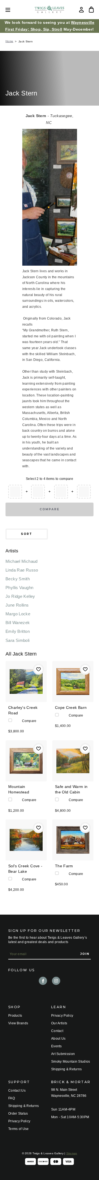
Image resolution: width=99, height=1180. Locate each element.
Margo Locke (18, 613)
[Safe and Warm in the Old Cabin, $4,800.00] (72, 760)
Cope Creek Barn (71, 707)
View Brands (18, 1023)
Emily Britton (18, 631)
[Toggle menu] (12, 9)
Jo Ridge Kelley (20, 596)
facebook (43, 981)
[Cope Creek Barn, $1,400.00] (72, 681)
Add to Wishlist (38, 669)
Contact (57, 1031)
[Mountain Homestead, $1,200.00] (26, 760)
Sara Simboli (18, 640)
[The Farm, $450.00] (72, 840)
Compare (49, 509)
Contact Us (17, 1090)
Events (56, 1046)
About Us (58, 1038)
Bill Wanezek (18, 622)
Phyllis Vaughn (19, 587)
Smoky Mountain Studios (70, 1061)
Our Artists (59, 1023)
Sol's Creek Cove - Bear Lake (25, 869)
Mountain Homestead (18, 789)
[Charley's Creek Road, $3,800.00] (26, 681)
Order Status (18, 1113)
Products (15, 1015)
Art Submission (63, 1054)
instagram (56, 981)
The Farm (64, 866)
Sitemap (71, 1153)
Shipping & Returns (66, 1069)
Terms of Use (18, 1129)
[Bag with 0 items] (91, 9)
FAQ (11, 1098)
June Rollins (17, 605)
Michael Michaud (22, 561)
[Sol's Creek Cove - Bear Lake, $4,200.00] (26, 840)
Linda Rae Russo (22, 570)
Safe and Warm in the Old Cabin (71, 789)
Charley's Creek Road (22, 710)
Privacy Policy (62, 1015)
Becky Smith (18, 578)
